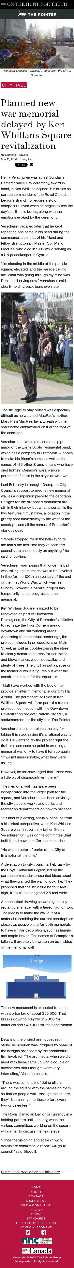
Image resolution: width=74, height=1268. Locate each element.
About (36, 1192)
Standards (36, 1218)
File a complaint (36, 1205)
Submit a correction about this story (30, 1172)
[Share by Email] (31, 164)
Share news (36, 1200)
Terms (36, 1214)
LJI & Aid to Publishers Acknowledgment (36, 1225)
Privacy (36, 1209)
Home (36, 1187)
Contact (36, 1196)
